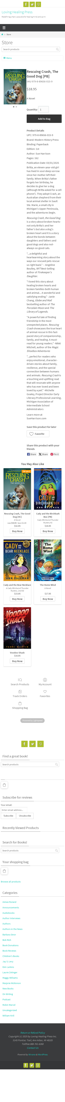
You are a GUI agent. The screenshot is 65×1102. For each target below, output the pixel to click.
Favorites (45, 696)
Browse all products (11, 881)
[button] (38, 433)
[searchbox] (31, 49)
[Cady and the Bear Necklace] (17, 560)
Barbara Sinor (9, 934)
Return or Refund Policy (32, 1032)
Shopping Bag (20, 707)
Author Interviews (11, 918)
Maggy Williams (10, 977)
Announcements (10, 907)
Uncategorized (9, 1010)
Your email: (6, 804)
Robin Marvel (9, 1004)
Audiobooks (8, 912)
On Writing (7, 994)
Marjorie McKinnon (11, 983)
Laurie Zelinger (9, 972)
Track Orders (20, 696)
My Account (45, 684)
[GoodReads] (38, 4)
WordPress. (43, 1054)
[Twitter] (32, 4)
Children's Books (10, 956)
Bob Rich (6, 939)
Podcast (6, 999)
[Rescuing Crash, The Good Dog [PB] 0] (15, 86)
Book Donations (10, 945)
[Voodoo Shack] (17, 628)
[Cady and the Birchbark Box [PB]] (48, 489)
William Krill (8, 1015)
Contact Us (32, 1047)
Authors (6, 923)
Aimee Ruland (9, 901)
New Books (8, 988)
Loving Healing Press (17, 12)
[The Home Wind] (48, 560)
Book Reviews (9, 950)
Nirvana (32, 1054)
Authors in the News (12, 929)
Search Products (20, 684)
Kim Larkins (8, 967)
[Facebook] (26, 4)
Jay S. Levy (7, 961)
